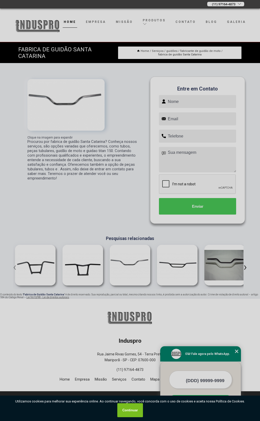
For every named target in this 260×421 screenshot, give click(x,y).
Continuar (130, 410)
